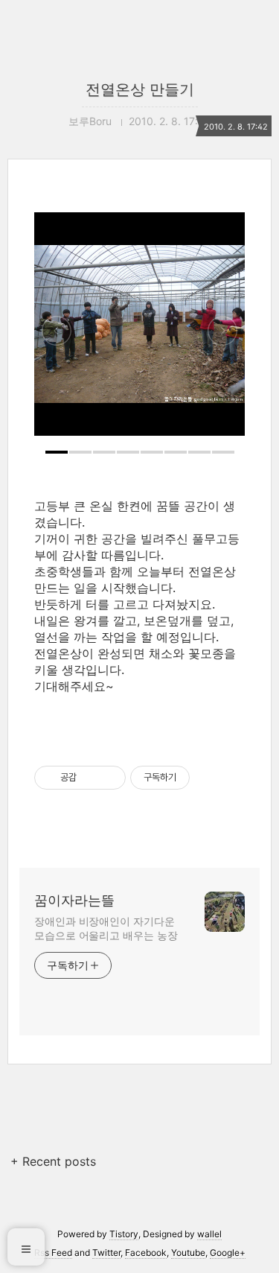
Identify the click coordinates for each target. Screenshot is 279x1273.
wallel (209, 1233)
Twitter (106, 1252)
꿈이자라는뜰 (74, 900)
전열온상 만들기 (140, 89)
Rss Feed (53, 1252)
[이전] (56, 331)
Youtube (188, 1252)
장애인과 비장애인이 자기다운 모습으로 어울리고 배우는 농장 (105, 928)
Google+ (228, 1252)
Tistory (123, 1233)
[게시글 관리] (109, 777)
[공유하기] (90, 777)
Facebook (146, 1252)
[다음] (222, 331)
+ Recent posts (53, 1161)
